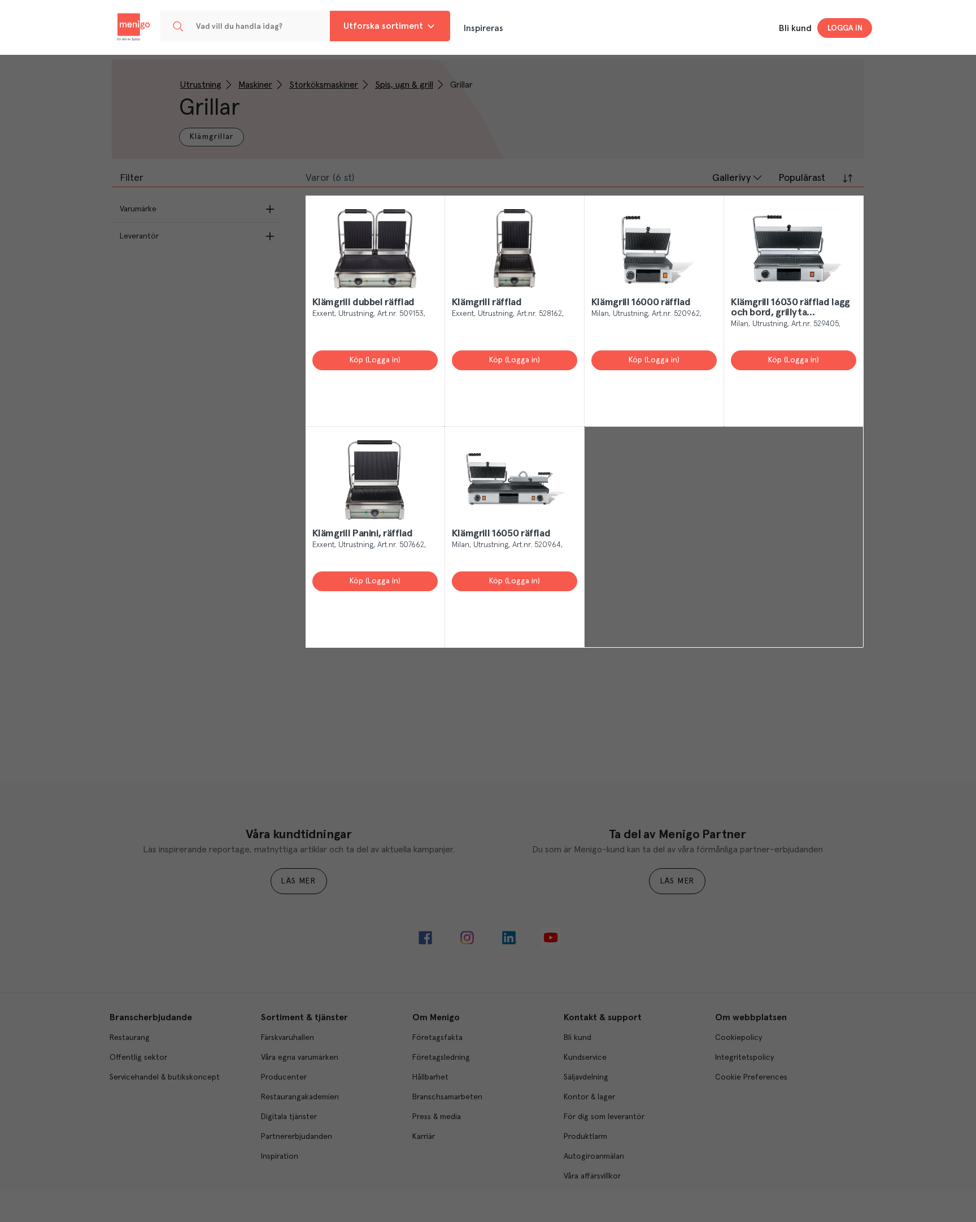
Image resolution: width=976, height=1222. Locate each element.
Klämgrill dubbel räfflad (363, 302)
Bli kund (795, 28)
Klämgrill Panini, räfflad (362, 533)
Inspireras (483, 28)
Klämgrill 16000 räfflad (641, 302)
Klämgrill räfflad (487, 302)
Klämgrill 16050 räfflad (501, 533)
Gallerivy (731, 178)
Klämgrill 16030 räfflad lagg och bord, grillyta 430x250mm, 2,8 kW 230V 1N (790, 307)
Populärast (801, 178)
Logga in (844, 28)
